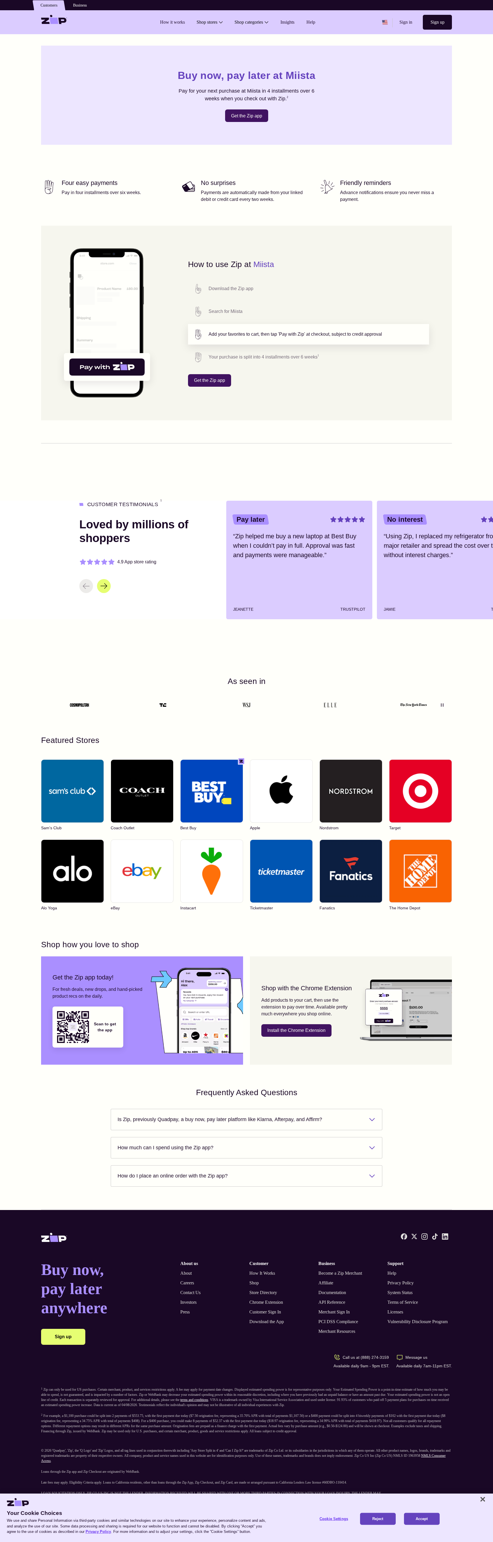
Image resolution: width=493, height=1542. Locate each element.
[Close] (482, 1499)
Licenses (395, 1311)
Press (185, 1311)
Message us (416, 1357)
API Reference (331, 1302)
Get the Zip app (246, 115)
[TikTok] (434, 1236)
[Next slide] (104, 586)
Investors (188, 1302)
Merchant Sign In (334, 1311)
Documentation (332, 1292)
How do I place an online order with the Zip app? (173, 1176)
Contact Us (190, 1292)
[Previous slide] (86, 586)
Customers (49, 5)
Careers (187, 1282)
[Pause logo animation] (442, 705)
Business (80, 5)
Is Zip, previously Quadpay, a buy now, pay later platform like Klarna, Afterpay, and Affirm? (220, 1119)
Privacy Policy (400, 1282)
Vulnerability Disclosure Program (417, 1321)
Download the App (266, 1321)
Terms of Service (402, 1302)
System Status (400, 1292)
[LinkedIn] (445, 1236)
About (186, 1273)
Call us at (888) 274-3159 (366, 1357)
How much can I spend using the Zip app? (165, 1147)
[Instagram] (424, 1236)
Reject (377, 1519)
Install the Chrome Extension (296, 1030)
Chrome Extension (266, 1302)
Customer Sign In (265, 1311)
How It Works (262, 1273)
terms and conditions (194, 1400)
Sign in (405, 22)
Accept (422, 1519)
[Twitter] (414, 1236)
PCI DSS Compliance (338, 1321)
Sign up (437, 22)
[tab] (308, 288)
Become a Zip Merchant (340, 1273)
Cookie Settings (334, 1519)
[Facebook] (404, 1236)
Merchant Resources (336, 1331)
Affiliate (325, 1282)
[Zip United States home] (54, 22)
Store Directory (263, 1292)
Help (391, 1273)
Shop (254, 1282)
